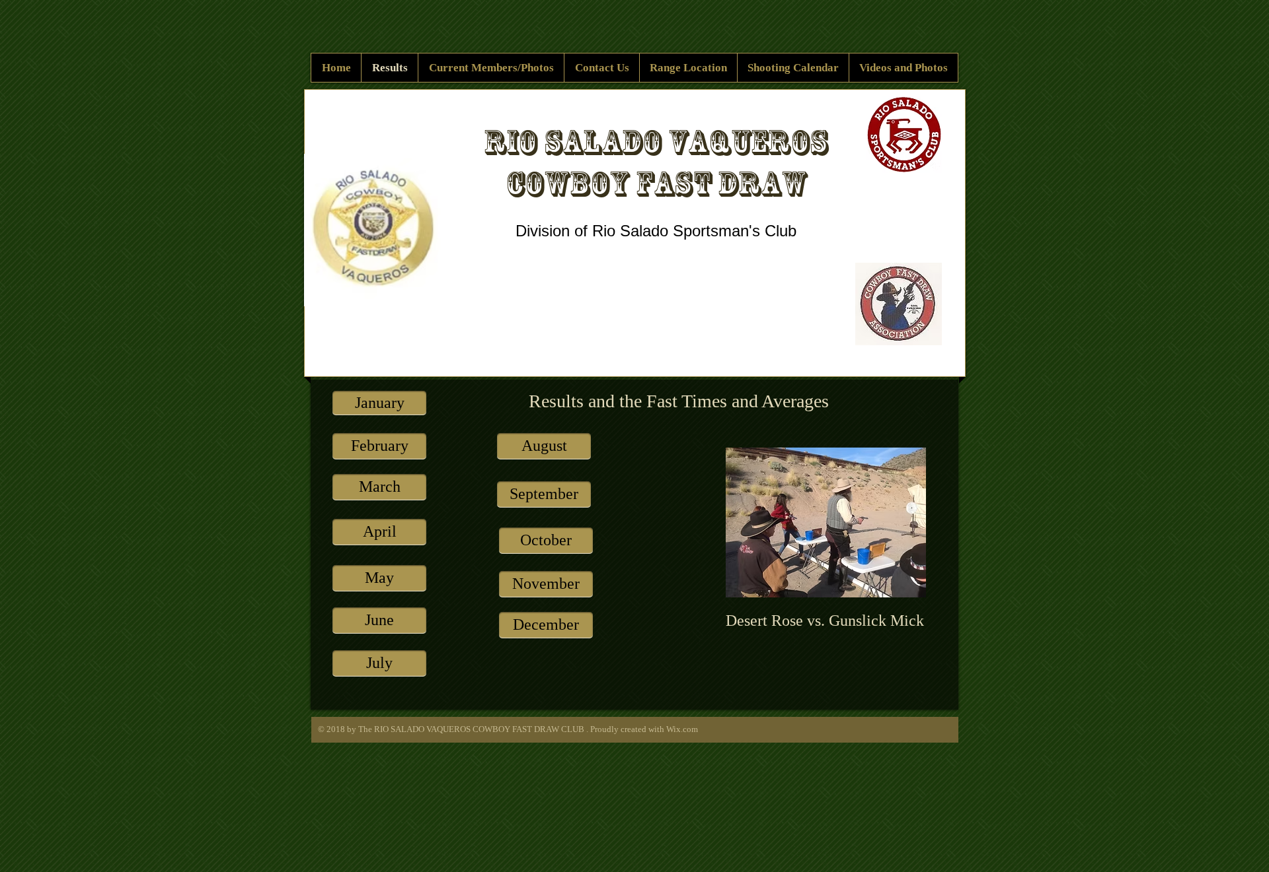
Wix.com (682, 729)
